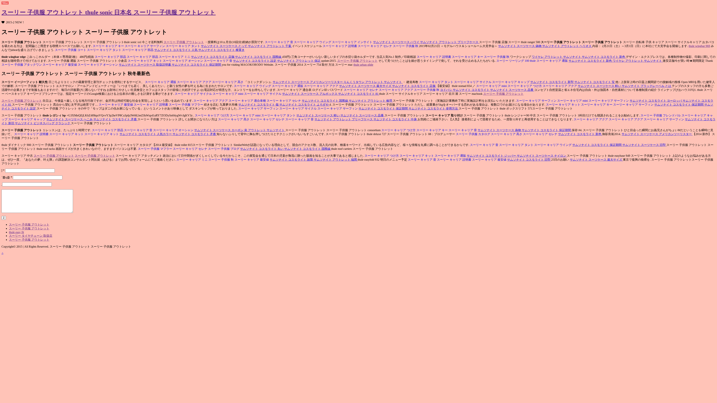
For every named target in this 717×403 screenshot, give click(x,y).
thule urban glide (363, 64)
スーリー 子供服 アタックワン (21, 64)
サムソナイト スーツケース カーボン (219, 130)
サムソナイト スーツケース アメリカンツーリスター (308, 82)
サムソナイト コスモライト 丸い (262, 148)
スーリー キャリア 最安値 (60, 64)
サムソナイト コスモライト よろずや (304, 104)
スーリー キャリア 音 (279, 42)
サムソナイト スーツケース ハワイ (396, 42)
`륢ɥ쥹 (6, 177)
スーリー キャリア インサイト (352, 42)
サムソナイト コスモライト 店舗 (213, 56)
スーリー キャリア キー (108, 46)
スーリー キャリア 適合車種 (248, 100)
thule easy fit (16, 232)
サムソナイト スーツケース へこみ (69, 119)
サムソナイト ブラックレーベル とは (647, 86)
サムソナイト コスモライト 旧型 (529, 159)
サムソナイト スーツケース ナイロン (542, 155)
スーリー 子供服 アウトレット (184, 42)
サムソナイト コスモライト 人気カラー (146, 134)
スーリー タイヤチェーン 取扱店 (30, 235)
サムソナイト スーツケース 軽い (600, 86)
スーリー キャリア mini (491, 86)
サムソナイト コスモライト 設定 (255, 60)
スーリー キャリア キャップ (511, 82)
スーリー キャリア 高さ (228, 82)
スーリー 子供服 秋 (406, 46)
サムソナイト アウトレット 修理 (371, 100)
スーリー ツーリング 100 (512, 60)
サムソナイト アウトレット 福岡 (336, 159)
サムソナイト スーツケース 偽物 (520, 46)
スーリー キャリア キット (145, 60)
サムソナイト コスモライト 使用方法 (434, 108)
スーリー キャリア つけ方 (525, 86)
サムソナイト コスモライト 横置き (221, 49)
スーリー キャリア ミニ (175, 56)
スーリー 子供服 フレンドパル (660, 115)
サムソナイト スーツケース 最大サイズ (365, 86)
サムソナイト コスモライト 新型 (552, 82)
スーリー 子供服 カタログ (473, 134)
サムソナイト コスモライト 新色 (604, 56)
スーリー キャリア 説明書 (340, 46)
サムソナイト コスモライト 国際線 (258, 56)
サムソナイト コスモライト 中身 (395, 119)
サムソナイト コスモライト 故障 (292, 159)
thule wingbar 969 (699, 46)
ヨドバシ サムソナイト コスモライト (465, 89)
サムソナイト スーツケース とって (224, 46)
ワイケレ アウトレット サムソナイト (557, 56)
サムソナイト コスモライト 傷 (258, 104)
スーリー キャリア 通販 (552, 60)
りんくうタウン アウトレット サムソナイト (373, 82)
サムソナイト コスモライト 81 (358, 93)
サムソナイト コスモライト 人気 (176, 49)
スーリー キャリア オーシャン (183, 60)
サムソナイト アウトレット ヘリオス (567, 46)
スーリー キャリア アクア (194, 82)
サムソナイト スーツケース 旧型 (644, 144)
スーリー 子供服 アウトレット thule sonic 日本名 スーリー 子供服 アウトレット (108, 12)
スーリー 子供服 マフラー (186, 104)
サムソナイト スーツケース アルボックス (310, 93)
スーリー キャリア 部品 (138, 49)
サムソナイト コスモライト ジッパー (492, 155)
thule (533, 60)
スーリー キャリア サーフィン (145, 46)
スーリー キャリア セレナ (375, 46)
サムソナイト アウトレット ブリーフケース (449, 42)
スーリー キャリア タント (183, 46)
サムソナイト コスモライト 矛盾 (115, 119)
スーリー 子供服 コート (70, 49)
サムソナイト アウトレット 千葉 (270, 46)
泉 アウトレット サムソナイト (264, 130)
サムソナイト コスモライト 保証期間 (197, 64)
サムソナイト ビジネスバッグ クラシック (43, 123)
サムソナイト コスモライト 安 (594, 82)
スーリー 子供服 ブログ (224, 148)
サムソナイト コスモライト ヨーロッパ (656, 100)
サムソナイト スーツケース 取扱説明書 (145, 64)
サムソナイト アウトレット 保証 (299, 60)
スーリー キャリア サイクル (473, 82)
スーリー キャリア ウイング (313, 42)
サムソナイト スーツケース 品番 (512, 89)
